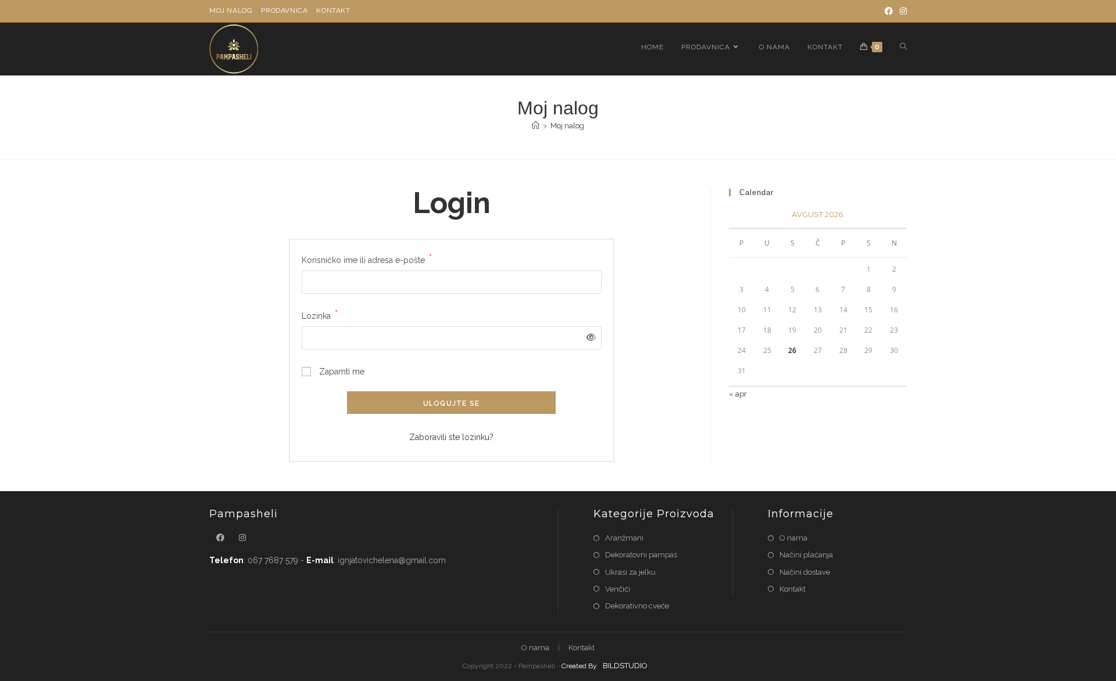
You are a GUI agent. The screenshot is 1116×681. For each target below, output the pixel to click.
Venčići (617, 589)
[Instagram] (901, 11)
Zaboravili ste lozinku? (451, 437)
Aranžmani (624, 538)
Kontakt (333, 10)
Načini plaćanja (806, 554)
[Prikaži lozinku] (588, 337)
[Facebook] (888, 11)
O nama (793, 538)
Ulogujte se (451, 403)
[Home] (535, 125)
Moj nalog (230, 10)
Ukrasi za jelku (630, 572)
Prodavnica (284, 10)
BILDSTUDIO (625, 665)
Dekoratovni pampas (641, 554)
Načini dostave (804, 572)
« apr (738, 394)
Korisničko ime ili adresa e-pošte (367, 259)
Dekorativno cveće (637, 605)
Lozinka (320, 314)
